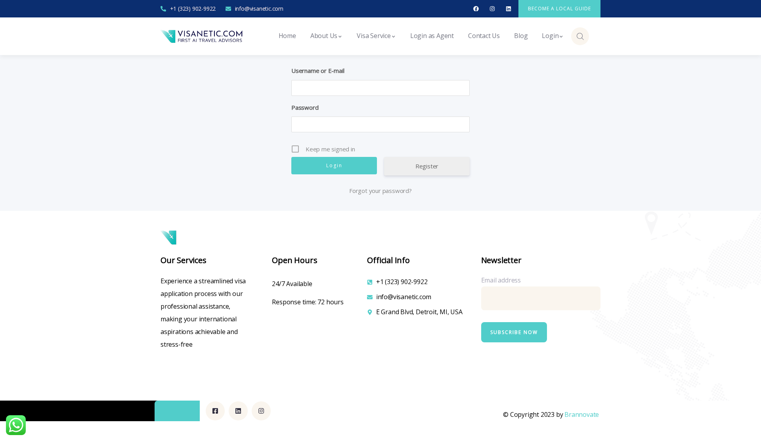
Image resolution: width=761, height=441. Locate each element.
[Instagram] (492, 9)
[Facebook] (476, 9)
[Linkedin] (508, 9)
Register (426, 166)
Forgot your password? (380, 191)
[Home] (202, 36)
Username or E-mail (317, 70)
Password (304, 107)
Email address (501, 280)
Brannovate (581, 414)
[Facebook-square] (215, 410)
